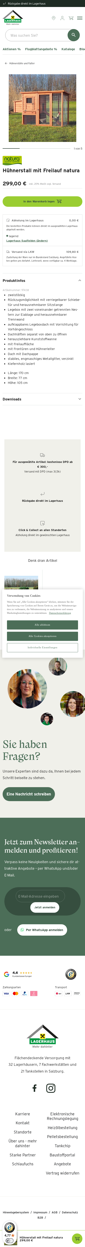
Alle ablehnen (42, 625)
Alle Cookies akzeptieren (43, 636)
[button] (42, 930)
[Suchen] (74, 35)
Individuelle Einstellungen (43, 647)
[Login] (63, 18)
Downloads (12, 399)
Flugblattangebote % (41, 49)
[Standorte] (54, 18)
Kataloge (68, 49)
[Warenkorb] (71, 18)
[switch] (10, 1240)
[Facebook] (37, 1091)
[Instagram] (51, 1091)
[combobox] (42, 35)
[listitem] (22, 1114)
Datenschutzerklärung (60, 613)
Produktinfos (14, 280)
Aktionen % (12, 49)
